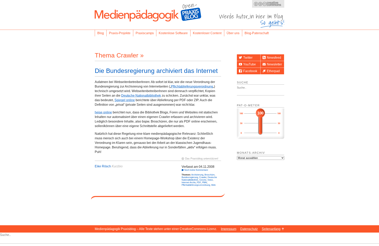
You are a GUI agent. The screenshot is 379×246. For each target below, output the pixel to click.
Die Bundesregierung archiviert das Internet (156, 70)
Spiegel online (124, 100)
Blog (100, 33)
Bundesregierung (190, 177)
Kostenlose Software (173, 33)
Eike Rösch (103, 166)
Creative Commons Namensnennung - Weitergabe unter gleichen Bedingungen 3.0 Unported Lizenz (268, 4)
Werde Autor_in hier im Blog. (251, 20)
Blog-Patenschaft (257, 33)
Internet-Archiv (189, 182)
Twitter (247, 57)
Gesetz (202, 180)
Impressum (228, 229)
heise (210, 180)
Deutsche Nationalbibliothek (141, 95)
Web (213, 185)
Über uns (233, 33)
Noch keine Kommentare (196, 170)
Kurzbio (117, 166)
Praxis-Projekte (119, 33)
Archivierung (197, 174)
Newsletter (274, 64)
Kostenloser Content (207, 33)
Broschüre (210, 174)
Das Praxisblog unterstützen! (201, 158)
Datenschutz (249, 229)
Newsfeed (274, 57)
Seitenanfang (271, 229)
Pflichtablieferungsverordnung (192, 86)
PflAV (204, 182)
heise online (103, 112)
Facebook (250, 71)
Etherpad (273, 71)
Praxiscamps (145, 33)
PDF (199, 182)
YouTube (249, 64)
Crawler (202, 177)
